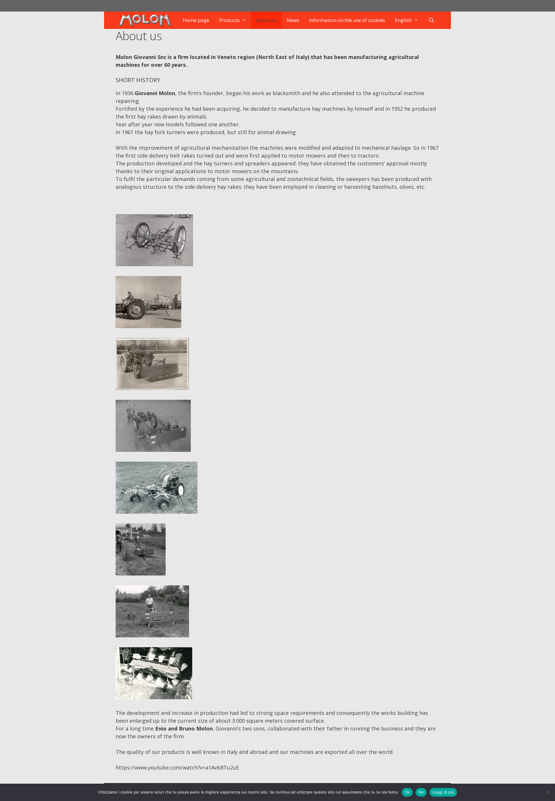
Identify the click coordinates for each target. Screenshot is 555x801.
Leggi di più (443, 792)
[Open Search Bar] (431, 20)
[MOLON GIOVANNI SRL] (146, 20)
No (421, 792)
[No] (548, 792)
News (293, 20)
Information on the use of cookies (347, 20)
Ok (407, 792)
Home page (196, 20)
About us (266, 20)
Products (229, 20)
